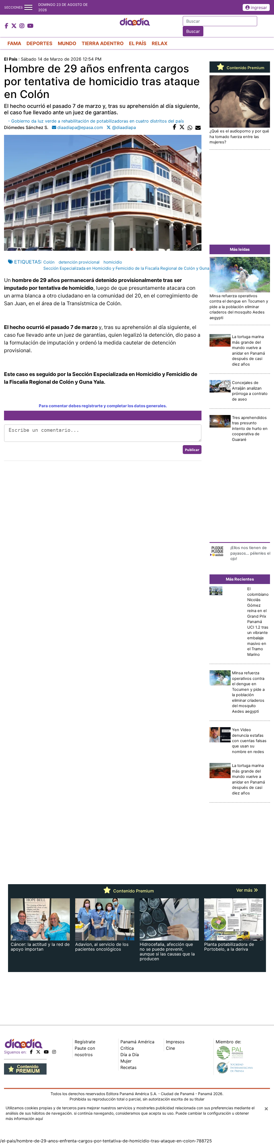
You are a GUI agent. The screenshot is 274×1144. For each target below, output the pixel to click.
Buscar (193, 31)
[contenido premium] (25, 1068)
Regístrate (85, 1041)
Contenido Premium (245, 67)
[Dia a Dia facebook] (7, 26)
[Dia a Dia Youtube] (30, 26)
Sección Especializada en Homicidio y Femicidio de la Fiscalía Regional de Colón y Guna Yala (130, 268)
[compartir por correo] (198, 127)
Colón (49, 262)
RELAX (160, 43)
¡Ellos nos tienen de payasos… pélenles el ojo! (250, 553)
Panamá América (137, 1041)
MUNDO (67, 43)
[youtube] (46, 1052)
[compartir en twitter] (182, 127)
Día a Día (129, 1054)
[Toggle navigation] (28, 7)
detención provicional (79, 262)
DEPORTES (39, 43)
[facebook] (31, 1052)
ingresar (259, 7)
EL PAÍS (137, 43)
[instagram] (54, 1052)
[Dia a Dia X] (14, 26)
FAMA (14, 43)
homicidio (113, 262)
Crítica (127, 1048)
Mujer (126, 1061)
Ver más (245, 890)
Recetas (128, 1067)
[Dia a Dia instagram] (23, 26)
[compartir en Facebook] (175, 127)
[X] (38, 1052)
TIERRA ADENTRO (103, 43)
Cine (170, 1048)
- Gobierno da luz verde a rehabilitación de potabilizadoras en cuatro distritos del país (96, 121)
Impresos (175, 1041)
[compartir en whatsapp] (190, 127)
